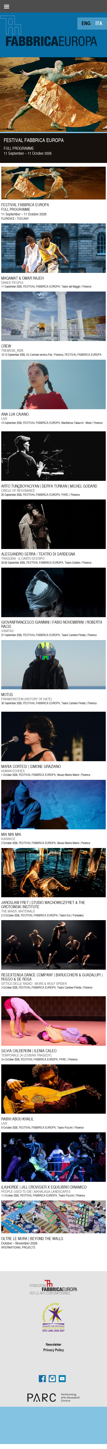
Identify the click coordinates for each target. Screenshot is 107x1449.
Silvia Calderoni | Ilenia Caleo (28, 1050)
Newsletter (53, 1344)
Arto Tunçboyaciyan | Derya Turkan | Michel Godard (49, 486)
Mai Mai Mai (11, 834)
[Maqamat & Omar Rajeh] (53, 271)
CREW (6, 346)
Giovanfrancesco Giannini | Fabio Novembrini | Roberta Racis (51, 624)
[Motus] (53, 688)
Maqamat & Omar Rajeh (22, 278)
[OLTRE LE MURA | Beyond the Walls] (53, 1232)
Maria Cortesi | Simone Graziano (31, 766)
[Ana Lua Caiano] (53, 407)
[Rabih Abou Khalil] (53, 1112)
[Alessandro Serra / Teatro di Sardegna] (53, 547)
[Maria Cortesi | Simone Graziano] (53, 759)
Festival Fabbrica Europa (34, 140)
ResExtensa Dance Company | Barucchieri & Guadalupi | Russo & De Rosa (52, 977)
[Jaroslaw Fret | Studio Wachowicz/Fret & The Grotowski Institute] (53, 896)
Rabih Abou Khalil (17, 1119)
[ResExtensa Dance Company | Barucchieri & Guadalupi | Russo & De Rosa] (53, 968)
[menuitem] (86, 23)
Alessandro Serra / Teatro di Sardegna (38, 554)
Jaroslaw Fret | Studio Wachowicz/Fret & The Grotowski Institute (43, 904)
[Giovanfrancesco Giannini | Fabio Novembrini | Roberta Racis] (53, 615)
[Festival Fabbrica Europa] (53, 198)
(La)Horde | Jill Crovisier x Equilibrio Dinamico (44, 1187)
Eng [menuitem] (86, 23)
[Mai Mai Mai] (53, 828)
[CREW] (53, 339)
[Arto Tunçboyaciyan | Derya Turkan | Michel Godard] (53, 479)
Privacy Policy (53, 1349)
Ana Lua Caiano (15, 414)
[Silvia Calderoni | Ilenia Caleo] (53, 1044)
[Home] (50, 29)
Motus (7, 694)
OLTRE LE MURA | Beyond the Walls (32, 1238)
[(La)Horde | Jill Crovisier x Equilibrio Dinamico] (53, 1180)
